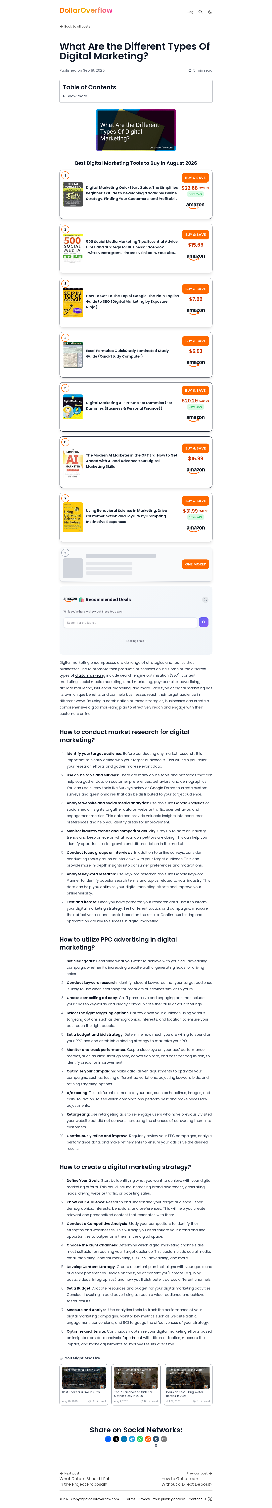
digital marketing (90, 675)
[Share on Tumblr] (156, 1439)
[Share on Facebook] (108, 1439)
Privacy (144, 1499)
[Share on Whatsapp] (140, 1439)
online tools (84, 775)
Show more (77, 96)
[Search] (200, 12)
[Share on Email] (164, 1439)
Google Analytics (189, 802)
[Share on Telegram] (132, 1439)
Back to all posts (77, 26)
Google (156, 787)
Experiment (132, 1337)
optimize (107, 886)
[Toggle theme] (205, 600)
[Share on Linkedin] (124, 1439)
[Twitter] (210, 1499)
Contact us (197, 1499)
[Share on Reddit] (148, 1439)
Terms (130, 1499)
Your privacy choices (169, 1499)
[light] (210, 12)
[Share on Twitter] (116, 1439)
